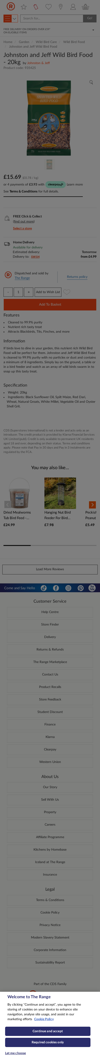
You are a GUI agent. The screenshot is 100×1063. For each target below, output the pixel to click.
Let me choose (15, 1053)
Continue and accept (48, 1031)
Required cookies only (48, 1042)
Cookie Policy (44, 1019)
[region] (50, 1027)
